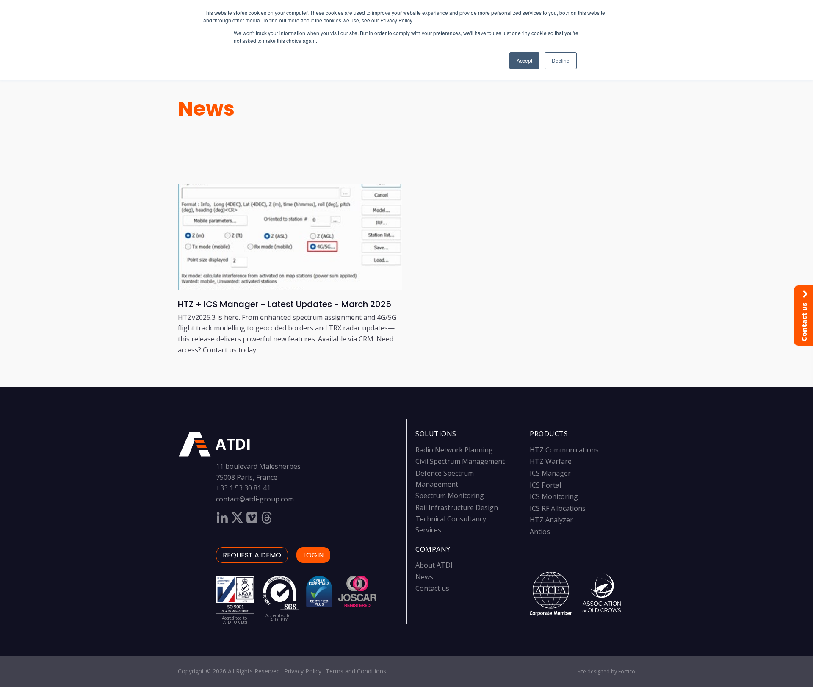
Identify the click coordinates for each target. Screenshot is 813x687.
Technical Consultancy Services (450, 524)
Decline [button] (561, 60)
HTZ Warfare (551, 461)
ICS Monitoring (554, 496)
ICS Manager (550, 473)
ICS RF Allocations (558, 508)
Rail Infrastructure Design (456, 507)
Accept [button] (524, 60)
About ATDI (434, 565)
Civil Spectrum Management (460, 461)
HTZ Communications (564, 449)
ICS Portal (545, 485)
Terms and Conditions (356, 671)
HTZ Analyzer (551, 519)
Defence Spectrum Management (444, 478)
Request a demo (252, 555)
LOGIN (313, 555)
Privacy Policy (302, 671)
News (206, 108)
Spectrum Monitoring (449, 495)
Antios (540, 531)
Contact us (432, 588)
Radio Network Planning (454, 449)
